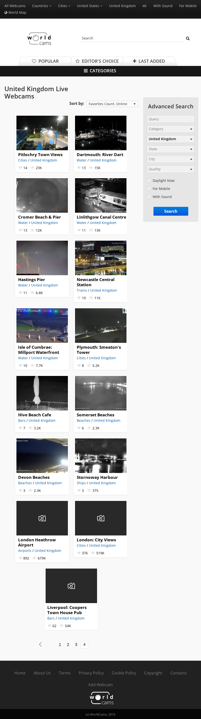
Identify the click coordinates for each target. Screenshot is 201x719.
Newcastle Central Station (95, 282)
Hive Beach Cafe (34, 415)
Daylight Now (164, 180)
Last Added (151, 61)
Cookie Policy (124, 673)
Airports (24, 550)
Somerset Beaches (95, 415)
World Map (16, 12)
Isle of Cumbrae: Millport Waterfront (38, 349)
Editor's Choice (100, 61)
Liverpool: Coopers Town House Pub (67, 610)
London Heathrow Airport (37, 542)
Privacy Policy (91, 673)
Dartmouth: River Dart (100, 154)
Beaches (83, 420)
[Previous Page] (40, 644)
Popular (48, 61)
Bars (21, 420)
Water (82, 160)
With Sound (163, 5)
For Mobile (188, 5)
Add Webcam (100, 684)
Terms (65, 673)
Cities (22, 160)
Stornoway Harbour (97, 477)
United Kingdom (122, 5)
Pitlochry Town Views (40, 154)
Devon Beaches (34, 477)
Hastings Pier (31, 279)
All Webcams (14, 5)
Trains (82, 290)
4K (144, 5)
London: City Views (96, 540)
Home (19, 673)
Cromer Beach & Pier (39, 217)
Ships (81, 483)
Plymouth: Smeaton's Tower (99, 349)
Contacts (178, 673)
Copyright (153, 673)
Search (170, 211)
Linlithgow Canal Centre (101, 217)
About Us (42, 673)
